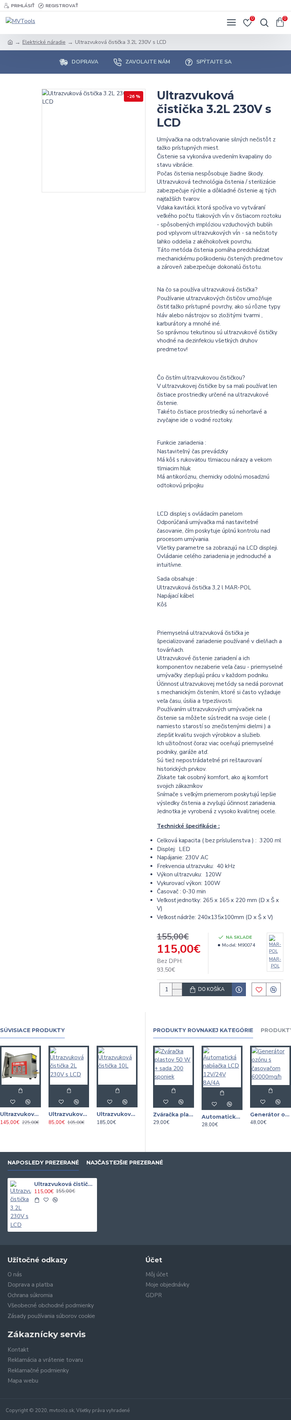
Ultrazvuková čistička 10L (117, 1114)
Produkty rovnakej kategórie (203, 1030)
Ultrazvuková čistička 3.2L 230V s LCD (64, 1184)
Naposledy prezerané (43, 1163)
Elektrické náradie (44, 42)
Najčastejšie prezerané (124, 1163)
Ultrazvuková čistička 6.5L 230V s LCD (20, 1114)
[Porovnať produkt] (28, 1101)
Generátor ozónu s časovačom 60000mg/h (270, 1114)
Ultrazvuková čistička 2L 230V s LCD (68, 1114)
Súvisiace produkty (32, 1030)
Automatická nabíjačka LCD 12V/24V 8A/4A (222, 1116)
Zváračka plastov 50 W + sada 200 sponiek (173, 1114)
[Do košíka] (20, 1090)
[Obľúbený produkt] (12, 1101)
